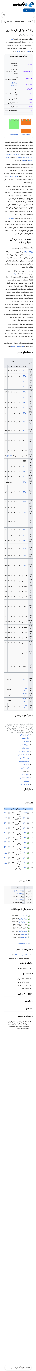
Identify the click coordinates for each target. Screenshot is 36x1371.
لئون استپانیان (25, 768)
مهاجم (24, 853)
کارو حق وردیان (24, 735)
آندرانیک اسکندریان (23, 755)
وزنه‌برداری (15, 154)
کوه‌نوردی (9, 154)
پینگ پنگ (29, 157)
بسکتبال (30, 160)
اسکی (23, 157)
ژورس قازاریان (25, 784)
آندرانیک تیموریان (24, 761)
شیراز (18, 346)
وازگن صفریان (25, 738)
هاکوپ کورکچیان (12, 176)
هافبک (24, 833)
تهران (18, 51)
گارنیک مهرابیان (23, 919)
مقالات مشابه (26, 1367)
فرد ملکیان (26, 781)
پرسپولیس (11, 218)
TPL (24, 680)
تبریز (22, 346)
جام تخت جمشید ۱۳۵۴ (22, 955)
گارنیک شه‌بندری (24, 778)
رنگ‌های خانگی (26, 134)
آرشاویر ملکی (25, 741)
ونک (16, 85)
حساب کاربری (29, 10)
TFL (24, 371)
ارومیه (13, 346)
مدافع (24, 818)
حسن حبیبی (24, 934)
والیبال (24, 160)
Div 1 (24, 556)
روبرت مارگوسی (24, 758)
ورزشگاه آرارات (14, 83)
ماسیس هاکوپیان (17, 891)
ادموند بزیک (25, 748)
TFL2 (24, 502)
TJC (24, 431)
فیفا (15, 274)
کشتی (19, 157)
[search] (4, 15)
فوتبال (7, 157)
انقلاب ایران (9, 456)
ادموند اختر (26, 765)
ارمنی (11, 39)
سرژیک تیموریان (24, 751)
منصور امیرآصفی (24, 775)
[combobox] (20, 15)
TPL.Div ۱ (24, 689)
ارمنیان (27, 51)
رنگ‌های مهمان (14, 134)
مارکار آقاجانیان (24, 745)
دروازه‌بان (24, 813)
